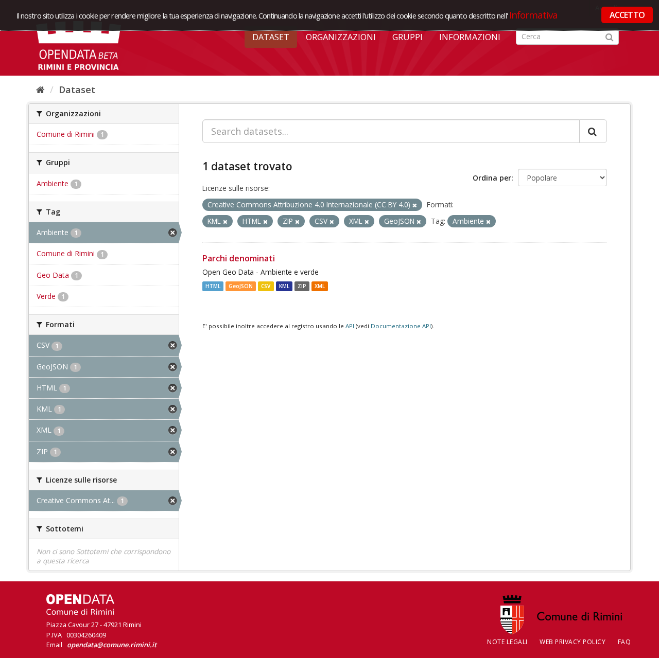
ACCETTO (627, 15)
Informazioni (469, 37)
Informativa (533, 14)
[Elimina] (414, 205)
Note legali (507, 641)
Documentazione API (401, 326)
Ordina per (492, 178)
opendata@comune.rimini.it (112, 644)
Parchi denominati (238, 258)
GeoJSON (241, 286)
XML (320, 286)
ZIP (302, 286)
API (349, 326)
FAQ (624, 641)
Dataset (270, 37)
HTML (212, 286)
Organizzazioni (341, 37)
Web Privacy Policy (572, 641)
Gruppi (407, 37)
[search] (593, 131)
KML (284, 286)
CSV (265, 286)
